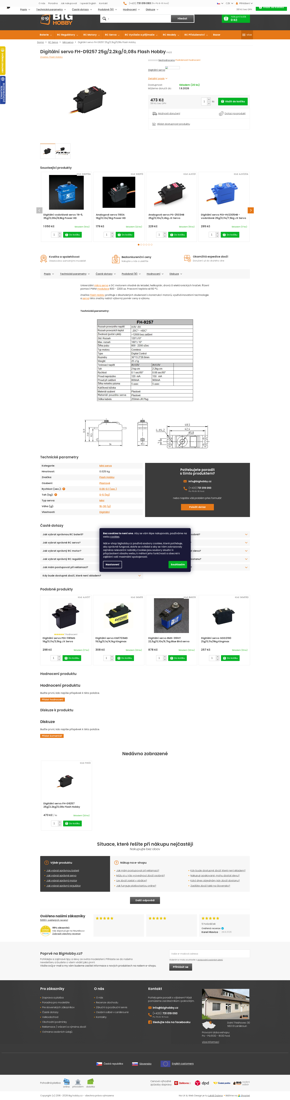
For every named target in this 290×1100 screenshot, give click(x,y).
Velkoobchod (50, 1017)
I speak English (88, 3)
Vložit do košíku (273, 7)
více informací (210, 1042)
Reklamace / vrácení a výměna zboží (64, 1027)
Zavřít (165, 120)
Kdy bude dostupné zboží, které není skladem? (72, 575)
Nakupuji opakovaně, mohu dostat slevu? (175, 551)
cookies (114, 536)
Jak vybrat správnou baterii (62, 870)
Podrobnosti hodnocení (188, 60)
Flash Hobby (97, 295)
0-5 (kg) (104, 494)
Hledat (182, 18)
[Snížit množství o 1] (209, 103)
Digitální (104, 512)
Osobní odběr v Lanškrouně (112, 1012)
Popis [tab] (47, 274)
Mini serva (105, 465)
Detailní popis (156, 78)
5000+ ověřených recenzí (54, 920)
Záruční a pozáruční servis (111, 1007)
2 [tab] (141, 244)
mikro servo (101, 285)
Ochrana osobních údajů (57, 1032)
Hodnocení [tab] (153, 274)
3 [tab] (143, 244)
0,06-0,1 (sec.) (108, 489)
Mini (101, 500)
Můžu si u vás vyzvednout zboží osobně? (174, 534)
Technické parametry (73, 274)
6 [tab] (151, 244)
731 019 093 (204, 488)
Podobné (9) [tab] (129, 274)
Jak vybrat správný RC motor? (62, 551)
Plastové (104, 483)
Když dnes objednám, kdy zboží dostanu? (175, 559)
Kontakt (103, 3)
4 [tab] (146, 244)
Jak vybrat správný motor (61, 880)
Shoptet (245, 1095)
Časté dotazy (104, 274)
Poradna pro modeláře (56, 1002)
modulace (103, 289)
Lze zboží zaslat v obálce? (131, 880)
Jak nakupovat (69, 3)
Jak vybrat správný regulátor (63, 885)
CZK (228, 3)
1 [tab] (138, 244)
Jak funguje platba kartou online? (170, 542)
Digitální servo (156, 70)
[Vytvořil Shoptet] (239, 1095)
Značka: (51, 57)
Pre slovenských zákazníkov (58, 1007)
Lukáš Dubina (215, 1095)
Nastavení (112, 564)
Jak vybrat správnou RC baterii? (63, 534)
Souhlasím (178, 564)
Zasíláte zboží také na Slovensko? (170, 567)
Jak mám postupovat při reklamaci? (65, 567)
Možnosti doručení (169, 113)
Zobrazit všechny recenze (66, 933)
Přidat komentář (52, 736)
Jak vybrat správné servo (61, 875)
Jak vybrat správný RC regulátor (63, 559)
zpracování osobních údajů (210, 959)
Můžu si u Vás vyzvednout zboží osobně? (140, 875)
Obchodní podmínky (54, 1022)
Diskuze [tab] (174, 274)
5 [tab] (149, 244)
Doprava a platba (53, 997)
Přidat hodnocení (52, 699)
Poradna (53, 3)
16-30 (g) (105, 506)
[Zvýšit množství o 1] (209, 100)
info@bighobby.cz (199, 481)
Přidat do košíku (233, 101)
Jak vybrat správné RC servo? (62, 542)
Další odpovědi (145, 900)
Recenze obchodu (107, 1002)
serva (86, 298)
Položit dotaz (197, 507)
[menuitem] (45, 34)
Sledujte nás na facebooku (171, 1022)
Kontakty (101, 1017)
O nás (42, 3)
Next (251, 210)
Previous (39, 210)
